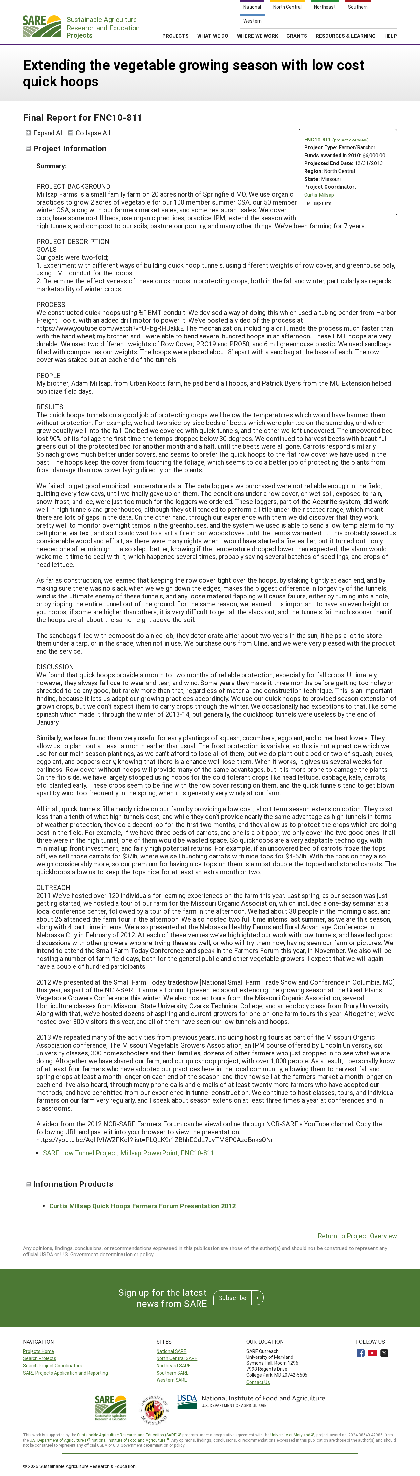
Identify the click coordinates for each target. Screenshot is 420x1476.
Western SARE (172, 1380)
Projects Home (38, 1351)
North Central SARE (177, 1358)
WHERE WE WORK (257, 36)
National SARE (171, 1351)
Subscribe (232, 1298)
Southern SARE (173, 1373)
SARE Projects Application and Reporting (65, 1373)
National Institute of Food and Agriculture (128, 1440)
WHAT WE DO (212, 36)
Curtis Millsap (319, 195)
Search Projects (39, 1358)
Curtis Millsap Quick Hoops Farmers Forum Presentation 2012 (142, 1206)
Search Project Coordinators (52, 1365)
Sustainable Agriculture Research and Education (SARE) (127, 1434)
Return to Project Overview (357, 1235)
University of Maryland (290, 1434)
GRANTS (296, 36)
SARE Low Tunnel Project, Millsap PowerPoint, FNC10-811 (128, 1152)
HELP (390, 36)
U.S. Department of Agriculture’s (58, 1440)
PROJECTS (175, 36)
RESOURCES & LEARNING (346, 36)
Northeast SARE (174, 1365)
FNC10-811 (336, 139)
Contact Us (258, 1382)
